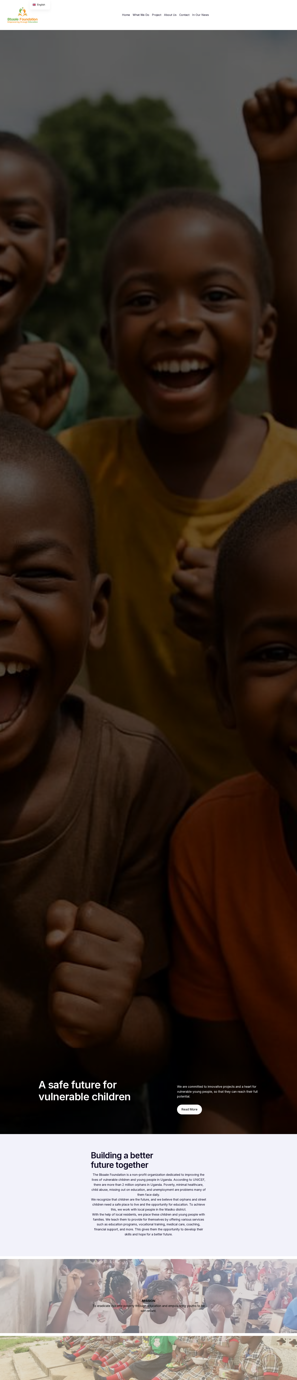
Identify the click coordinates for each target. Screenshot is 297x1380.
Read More (189, 1109)
